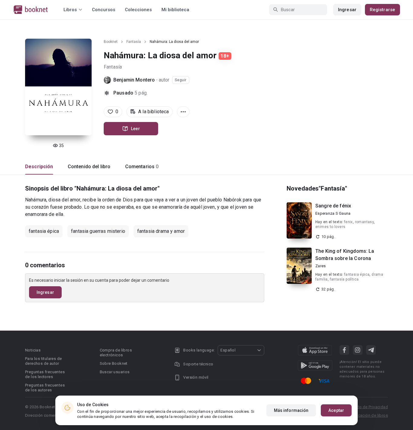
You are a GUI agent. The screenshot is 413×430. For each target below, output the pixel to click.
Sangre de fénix (333, 206)
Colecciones (138, 9)
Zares (320, 266)
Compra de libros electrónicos (116, 352)
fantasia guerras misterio (98, 231)
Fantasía (133, 42)
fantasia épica (44, 231)
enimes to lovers (330, 227)
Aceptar (336, 410)
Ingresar (347, 9)
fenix (348, 222)
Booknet (111, 42)
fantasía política (344, 279)
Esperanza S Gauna (332, 213)
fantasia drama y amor (161, 231)
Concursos (103, 9)
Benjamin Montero (134, 80)
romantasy (364, 222)
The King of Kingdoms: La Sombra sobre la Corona (344, 254)
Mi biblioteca (175, 9)
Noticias (33, 350)
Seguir (181, 80)
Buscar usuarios (115, 372)
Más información (291, 410)
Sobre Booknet (114, 363)
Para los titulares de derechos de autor (43, 361)
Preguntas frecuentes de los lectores (45, 374)
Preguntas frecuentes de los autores (45, 387)
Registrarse (382, 9)
